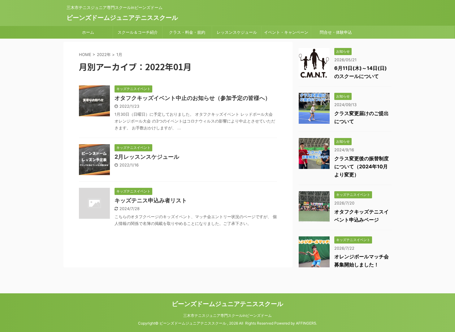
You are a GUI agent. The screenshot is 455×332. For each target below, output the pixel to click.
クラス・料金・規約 (187, 32)
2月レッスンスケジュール (147, 156)
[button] (94, 100)
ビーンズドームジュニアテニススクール (122, 17)
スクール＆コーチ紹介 (138, 32)
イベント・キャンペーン (286, 32)
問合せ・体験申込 (336, 32)
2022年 (104, 54)
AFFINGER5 (306, 323)
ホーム (88, 32)
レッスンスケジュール (237, 32)
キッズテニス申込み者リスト (151, 200)
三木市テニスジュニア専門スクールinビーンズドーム (227, 315)
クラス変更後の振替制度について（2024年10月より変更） (361, 166)
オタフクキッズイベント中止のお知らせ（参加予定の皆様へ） (193, 98)
